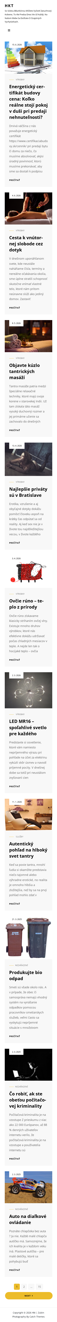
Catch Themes (37, 1316)
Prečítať (14, 180)
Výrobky (20, 79)
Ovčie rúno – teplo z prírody (26, 604)
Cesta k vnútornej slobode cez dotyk (26, 243)
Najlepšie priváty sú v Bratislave (28, 492)
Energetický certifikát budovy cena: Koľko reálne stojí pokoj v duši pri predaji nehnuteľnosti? (28, 101)
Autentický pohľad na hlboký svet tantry (28, 850)
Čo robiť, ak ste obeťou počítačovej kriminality (27, 1100)
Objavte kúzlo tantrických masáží (24, 371)
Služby (19, 836)
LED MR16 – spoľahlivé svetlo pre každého (28, 727)
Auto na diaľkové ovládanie (27, 1219)
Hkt (9, 5)
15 (39, 1286)
